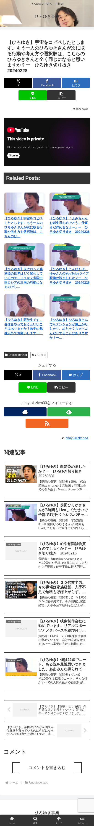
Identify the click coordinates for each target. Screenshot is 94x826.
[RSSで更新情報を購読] (47, 423)
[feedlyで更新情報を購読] (68, 411)
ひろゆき (40, 354)
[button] (61, 95)
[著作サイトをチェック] (25, 411)
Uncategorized (18, 354)
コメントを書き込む (47, 767)
